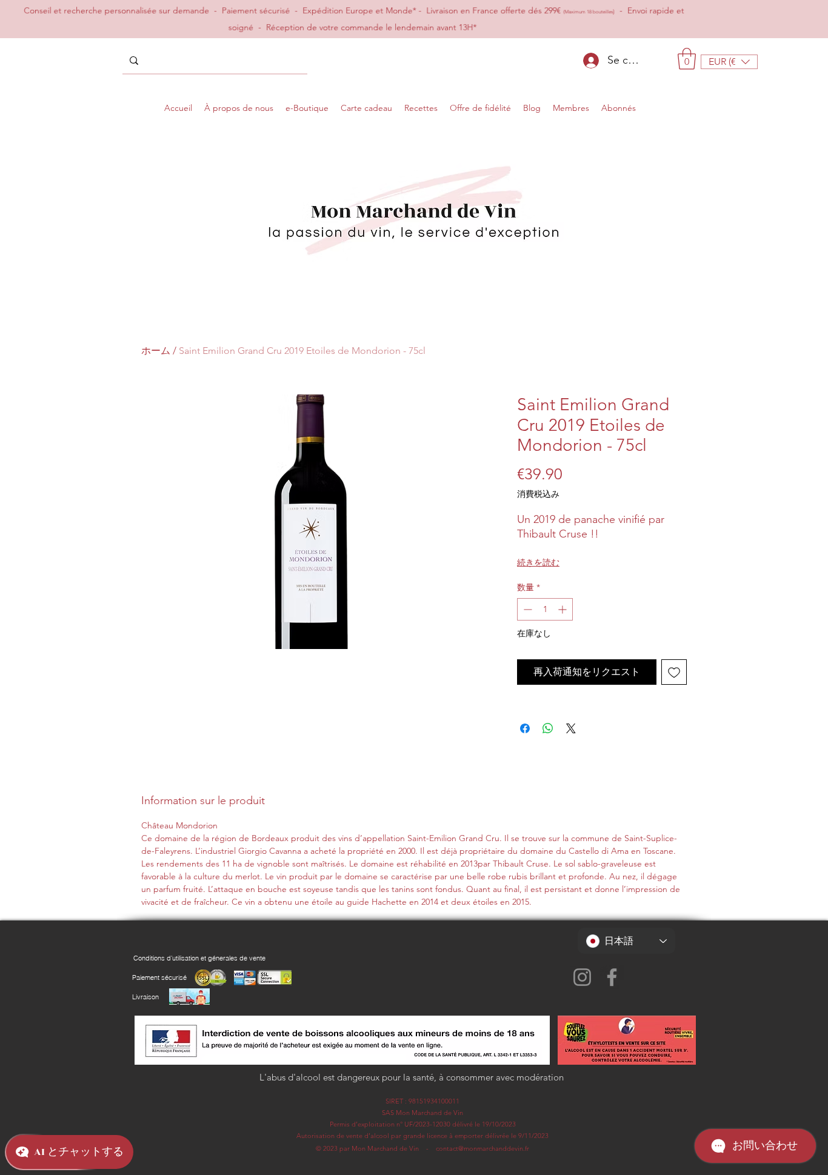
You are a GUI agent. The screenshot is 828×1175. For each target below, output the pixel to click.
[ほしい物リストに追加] (674, 672)
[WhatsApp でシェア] (548, 728)
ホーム (155, 350)
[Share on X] (571, 728)
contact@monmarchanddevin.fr (482, 1148)
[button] (687, 59)
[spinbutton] (545, 609)
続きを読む (538, 562)
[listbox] (729, 62)
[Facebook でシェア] (525, 728)
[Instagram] (582, 977)
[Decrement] (526, 609)
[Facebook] (612, 977)
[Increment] (563, 609)
